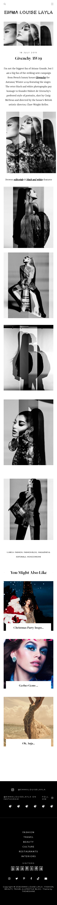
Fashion (28, 832)
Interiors (28, 856)
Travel (28, 837)
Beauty (28, 842)
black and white (34, 180)
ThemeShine (28, 891)
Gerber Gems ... (28, 685)
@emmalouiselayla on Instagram (20, 798)
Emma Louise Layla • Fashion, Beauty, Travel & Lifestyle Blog (29, 888)
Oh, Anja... (28, 743)
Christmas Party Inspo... (29, 628)
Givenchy (41, 77)
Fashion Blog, (30, 552)
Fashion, (19, 552)
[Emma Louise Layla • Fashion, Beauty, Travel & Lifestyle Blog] (28, 12)
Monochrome (34, 557)
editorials (18, 180)
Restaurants (28, 851)
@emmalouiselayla (31, 789)
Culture (28, 846)
